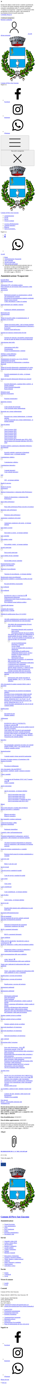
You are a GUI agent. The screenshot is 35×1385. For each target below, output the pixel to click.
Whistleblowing (5, 1103)
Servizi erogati (5, 867)
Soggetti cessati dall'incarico (12, 329)
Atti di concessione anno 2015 (16, 796)
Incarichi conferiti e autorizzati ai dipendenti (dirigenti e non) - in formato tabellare (16, 453)
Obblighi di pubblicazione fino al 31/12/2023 (13, 614)
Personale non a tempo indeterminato (11, 411)
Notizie (6, 1273)
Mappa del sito (5, 1379)
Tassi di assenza (5, 424)
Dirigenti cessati (5, 392)
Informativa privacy (9, 1319)
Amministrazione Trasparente (13, 259)
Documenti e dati (9, 1234)
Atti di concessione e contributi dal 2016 (19, 799)
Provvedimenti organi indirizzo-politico (15, 602)
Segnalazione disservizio (11, 1312)
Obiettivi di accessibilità (11, 1097)
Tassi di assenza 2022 (10, 436)
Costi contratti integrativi (11, 472)
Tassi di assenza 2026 (10, 429)
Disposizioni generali (7, 281)
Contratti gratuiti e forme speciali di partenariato (17, 756)
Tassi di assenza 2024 (10, 433)
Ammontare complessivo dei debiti (14, 926)
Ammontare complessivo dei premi (10, 518)
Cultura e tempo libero (10, 1243)
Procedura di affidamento (11, 766)
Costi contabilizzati (6, 887)
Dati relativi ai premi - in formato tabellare (16, 533)
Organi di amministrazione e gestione (14, 350)
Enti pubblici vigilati (6, 539)
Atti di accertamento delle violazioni (14, 1067)
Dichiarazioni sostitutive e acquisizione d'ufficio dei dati (16, 579)
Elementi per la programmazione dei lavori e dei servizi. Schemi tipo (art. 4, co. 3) (17, 701)
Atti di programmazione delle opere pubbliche (14, 954)
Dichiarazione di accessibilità (12, 1322)
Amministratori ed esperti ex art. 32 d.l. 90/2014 (14, 359)
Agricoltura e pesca (9, 1265)
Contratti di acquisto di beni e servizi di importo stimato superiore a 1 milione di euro (20, 666)
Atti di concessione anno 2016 (16, 798)
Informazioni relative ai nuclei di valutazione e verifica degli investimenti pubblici (17, 950)
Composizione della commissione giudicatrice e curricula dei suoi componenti (21, 663)
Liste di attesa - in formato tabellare (14, 900)
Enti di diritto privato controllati (9, 555)
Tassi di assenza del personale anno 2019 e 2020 (18, 439)
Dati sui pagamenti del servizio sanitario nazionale (15, 918)
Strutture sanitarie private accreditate (11, 1015)
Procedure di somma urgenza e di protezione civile (15, 759)
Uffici (6, 1227)
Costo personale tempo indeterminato (14, 408)
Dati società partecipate (11, 264)
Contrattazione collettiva (7, 457)
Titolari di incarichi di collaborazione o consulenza (15, 362)
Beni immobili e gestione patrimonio (11, 819)
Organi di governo (9, 1224)
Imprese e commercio (10, 1246)
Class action (4, 878)
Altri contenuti (5, 1039)
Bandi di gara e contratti (7, 610)
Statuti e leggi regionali (10, 300)
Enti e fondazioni (9, 1229)
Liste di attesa (4, 895)
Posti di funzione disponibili (12, 387)
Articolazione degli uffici (8, 342)
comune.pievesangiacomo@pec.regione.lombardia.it (19, 1306)
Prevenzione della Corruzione (9, 1042)
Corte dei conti (5, 859)
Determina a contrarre (17, 644)
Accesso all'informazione (11, 224)
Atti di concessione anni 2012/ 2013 (18, 801)
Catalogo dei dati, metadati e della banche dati (17, 1094)
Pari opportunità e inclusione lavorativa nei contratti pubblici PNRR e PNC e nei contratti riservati (18, 745)
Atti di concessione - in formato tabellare (15, 791)
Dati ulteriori (4, 1100)
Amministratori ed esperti (8, 360)
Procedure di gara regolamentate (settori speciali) (18, 694)
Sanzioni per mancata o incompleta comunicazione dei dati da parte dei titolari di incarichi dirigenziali (18, 338)
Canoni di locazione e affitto (9, 822)
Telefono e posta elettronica (8, 354)
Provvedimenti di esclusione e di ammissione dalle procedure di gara (20, 660)
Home (6, 257)
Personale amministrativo (11, 1232)
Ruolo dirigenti (8, 389)
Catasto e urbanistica (10, 1249)
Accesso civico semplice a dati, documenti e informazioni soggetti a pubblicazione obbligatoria (18, 1079)
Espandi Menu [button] (5, 280)
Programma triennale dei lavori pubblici (22, 633)
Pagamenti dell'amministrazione (10, 913)
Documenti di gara (9, 713)
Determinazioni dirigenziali (12, 597)
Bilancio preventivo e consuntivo (10, 809)
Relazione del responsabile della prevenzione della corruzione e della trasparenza (18, 1061)
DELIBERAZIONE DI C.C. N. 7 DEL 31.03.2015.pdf (14, 1151)
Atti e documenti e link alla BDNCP (11, 769)
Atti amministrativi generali (12, 296)
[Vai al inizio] (1, 1161)
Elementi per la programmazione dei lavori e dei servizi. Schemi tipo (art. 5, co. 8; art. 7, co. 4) (17, 698)
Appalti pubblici (8, 1248)
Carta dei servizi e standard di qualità (11, 870)
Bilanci (3, 804)
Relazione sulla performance (9, 510)
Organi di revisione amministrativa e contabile (14, 849)
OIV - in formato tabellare (11, 480)
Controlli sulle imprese (7, 605)
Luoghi (6, 1283)
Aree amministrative (10, 1226)
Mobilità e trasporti (9, 1252)
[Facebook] (5, 235)
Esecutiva (3, 740)
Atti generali (4, 290)
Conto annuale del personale (12, 406)
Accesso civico (5, 1070)
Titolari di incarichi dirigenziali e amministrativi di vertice (17, 367)
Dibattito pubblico (9, 715)
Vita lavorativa (8, 1244)
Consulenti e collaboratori (8, 355)
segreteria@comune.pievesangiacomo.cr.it (17, 1304)
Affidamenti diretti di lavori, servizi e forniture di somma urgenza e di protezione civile (21, 654)
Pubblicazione (5, 708)
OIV (2, 475)
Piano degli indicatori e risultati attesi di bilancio (14, 807)
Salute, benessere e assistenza (12, 1262)
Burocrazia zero (5, 312)
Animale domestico (9, 225)
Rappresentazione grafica (8, 564)
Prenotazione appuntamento (12, 1311)
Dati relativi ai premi (6, 528)
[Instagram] (5, 237)
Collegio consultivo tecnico (12, 748)
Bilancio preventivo (9, 814)
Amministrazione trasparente (12, 1317)
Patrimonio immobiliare (7, 824)
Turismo (6, 1251)
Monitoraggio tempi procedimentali (11, 577)
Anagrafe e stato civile (10, 1241)
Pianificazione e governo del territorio (11, 975)
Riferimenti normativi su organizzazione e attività (18, 295)
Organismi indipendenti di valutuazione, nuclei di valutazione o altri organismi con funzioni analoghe (15, 836)
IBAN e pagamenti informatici (9, 929)
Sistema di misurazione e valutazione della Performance (16, 492)
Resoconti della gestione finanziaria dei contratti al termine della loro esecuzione (19, 670)
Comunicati (7, 1274)
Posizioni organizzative (7, 393)
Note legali (7, 1320)
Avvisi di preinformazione (18, 643)
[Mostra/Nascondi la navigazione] (15, 143)
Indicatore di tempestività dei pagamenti (15, 924)
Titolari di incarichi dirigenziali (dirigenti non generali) (16, 379)
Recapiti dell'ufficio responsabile (13, 584)
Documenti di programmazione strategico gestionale (19, 298)
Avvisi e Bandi (15, 646)
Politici (6, 1231)
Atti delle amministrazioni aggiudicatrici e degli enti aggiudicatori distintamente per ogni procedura (18, 619)
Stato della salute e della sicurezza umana (16, 1009)
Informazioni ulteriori (17, 657)
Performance (4, 488)
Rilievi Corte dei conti (10, 864)
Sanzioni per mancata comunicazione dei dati (13, 332)
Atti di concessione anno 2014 (16, 794)
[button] (9, 216)
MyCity (4, 1382)
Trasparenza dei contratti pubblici (13, 736)
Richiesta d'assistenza (10, 1314)
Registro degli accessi (10, 1085)
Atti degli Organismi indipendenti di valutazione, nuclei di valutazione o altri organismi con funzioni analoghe (18, 844)
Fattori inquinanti (9, 999)
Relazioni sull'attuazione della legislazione (16, 1007)
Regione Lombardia (6, 19)
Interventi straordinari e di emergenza (11, 1027)
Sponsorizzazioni (5, 751)
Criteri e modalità (5, 774)
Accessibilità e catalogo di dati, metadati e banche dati (16, 1088)
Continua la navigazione (7, 18)
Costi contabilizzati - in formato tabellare (15, 892)
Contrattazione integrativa (8, 465)
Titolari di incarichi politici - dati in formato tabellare (19, 324)
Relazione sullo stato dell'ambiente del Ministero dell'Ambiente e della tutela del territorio (18, 1011)
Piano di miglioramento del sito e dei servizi (16, 1324)
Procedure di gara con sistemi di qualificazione (17, 695)
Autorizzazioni (8, 1264)
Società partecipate (10, 262)
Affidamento (4, 718)
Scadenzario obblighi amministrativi (14, 309)
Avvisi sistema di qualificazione (20, 651)
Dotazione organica (6, 401)
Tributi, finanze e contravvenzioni (13, 1259)
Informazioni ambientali (7, 987)
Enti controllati (9, 260)
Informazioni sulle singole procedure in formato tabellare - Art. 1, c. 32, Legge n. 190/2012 (19, 679)
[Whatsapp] (17, 251)
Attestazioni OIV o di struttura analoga (12, 285)
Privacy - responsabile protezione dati (11, 1102)
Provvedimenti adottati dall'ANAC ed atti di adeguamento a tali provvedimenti (16, 1065)
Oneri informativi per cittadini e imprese (12, 304)
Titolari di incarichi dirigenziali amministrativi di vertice (16, 369)
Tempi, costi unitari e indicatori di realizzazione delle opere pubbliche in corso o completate (19, 971)
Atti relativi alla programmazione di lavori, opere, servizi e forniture (20, 625)
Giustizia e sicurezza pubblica (12, 1257)
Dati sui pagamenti (6, 916)
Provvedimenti (5, 587)
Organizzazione (5, 314)
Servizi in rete (5, 903)
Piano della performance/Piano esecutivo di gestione (19, 507)
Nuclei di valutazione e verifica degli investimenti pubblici (17, 944)
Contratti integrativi (9, 470)
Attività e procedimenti (7, 565)
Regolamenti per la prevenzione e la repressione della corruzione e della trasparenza (17, 1058)
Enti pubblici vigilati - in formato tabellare (16, 544)
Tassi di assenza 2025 (10, 431)
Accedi (3, 254)
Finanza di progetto (6, 761)
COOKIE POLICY (6, 14)
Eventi (6, 1285)
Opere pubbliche (5, 937)
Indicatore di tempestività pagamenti (11, 919)
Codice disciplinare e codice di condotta (15, 301)
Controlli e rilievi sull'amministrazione (11, 832)
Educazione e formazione (11, 1256)
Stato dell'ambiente (9, 997)
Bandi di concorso (6, 483)
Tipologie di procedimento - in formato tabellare (17, 574)
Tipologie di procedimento (8, 569)
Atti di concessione (6, 786)
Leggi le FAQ (8, 1309)
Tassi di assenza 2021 (10, 438)
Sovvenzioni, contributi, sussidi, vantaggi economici (15, 771)
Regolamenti (7, 1095)
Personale (3, 364)
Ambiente (7, 1261)
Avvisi (6, 1276)
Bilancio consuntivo (10, 816)
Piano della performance (7, 501)
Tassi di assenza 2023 (10, 434)
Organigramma (8, 349)
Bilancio (6, 227)
